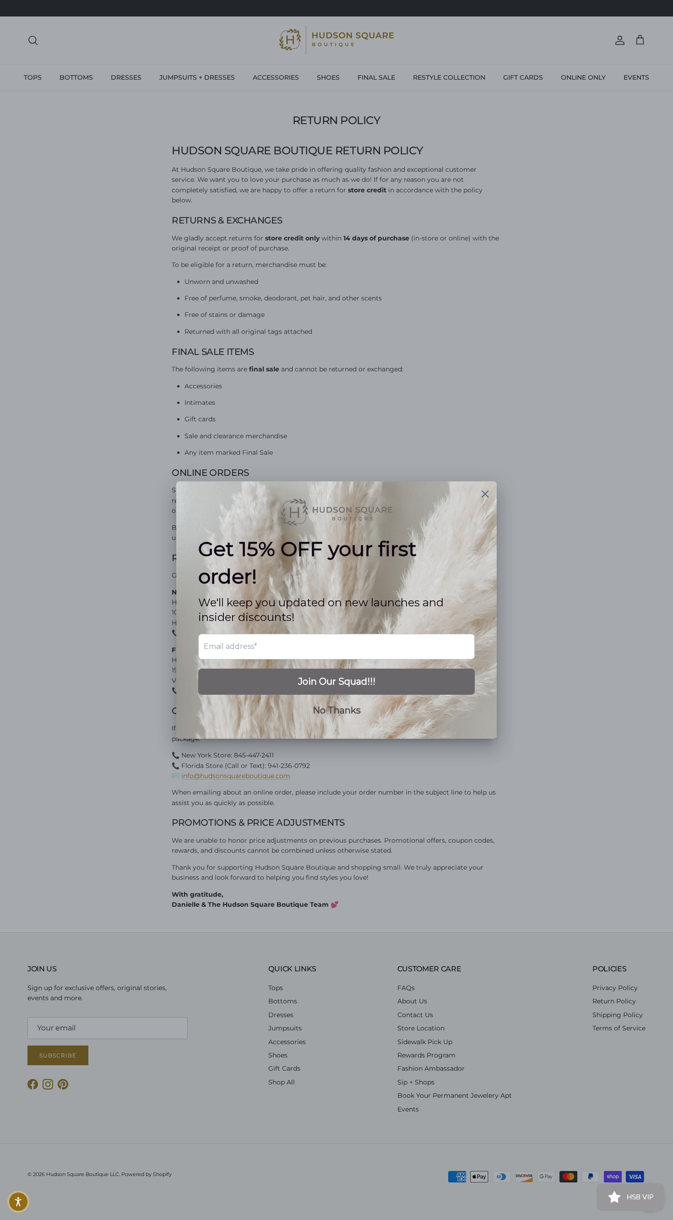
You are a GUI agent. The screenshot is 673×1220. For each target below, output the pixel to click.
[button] (18, 1202)
